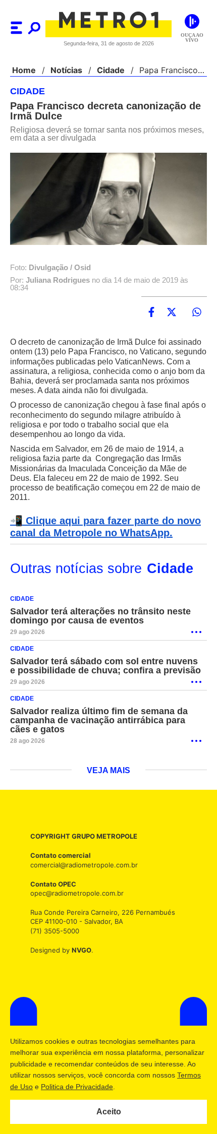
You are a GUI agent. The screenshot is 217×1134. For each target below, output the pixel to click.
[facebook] (151, 313)
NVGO (78, 953)
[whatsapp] (197, 313)
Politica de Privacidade (127, 1086)
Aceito (108, 1111)
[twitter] (171, 313)
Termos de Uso (58, 1086)
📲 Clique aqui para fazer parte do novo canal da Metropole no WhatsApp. (102, 528)
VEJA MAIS (108, 774)
